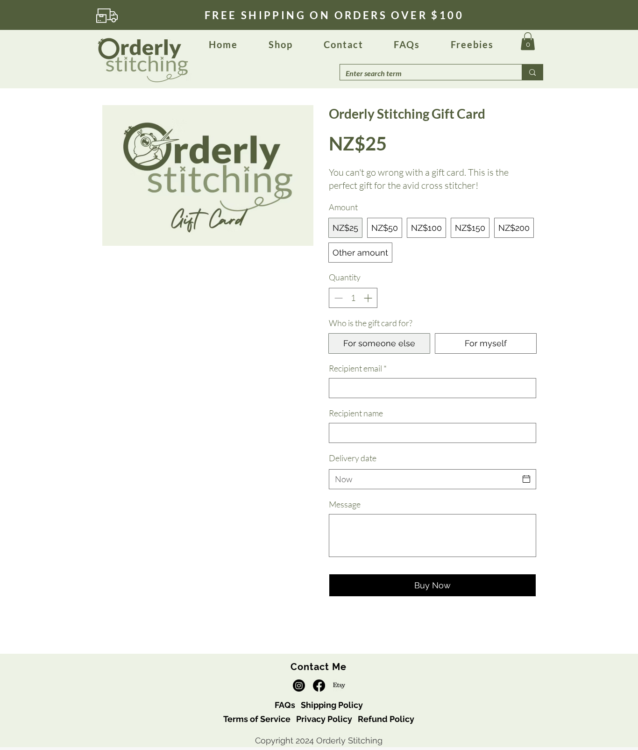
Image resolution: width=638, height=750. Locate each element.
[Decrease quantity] (337, 297)
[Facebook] (319, 685)
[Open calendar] (526, 479)
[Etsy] (339, 685)
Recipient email (358, 368)
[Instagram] (299, 685)
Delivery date (352, 458)
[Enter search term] (532, 72)
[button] (407, 44)
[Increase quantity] (369, 297)
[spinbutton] (353, 297)
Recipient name (356, 413)
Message (345, 504)
